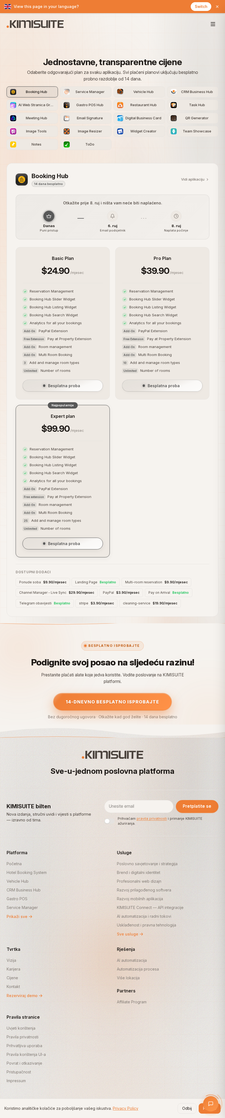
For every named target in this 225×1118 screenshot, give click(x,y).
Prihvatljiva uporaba (24, 1045)
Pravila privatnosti (22, 1037)
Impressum (16, 1080)
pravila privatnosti (152, 818)
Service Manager (22, 907)
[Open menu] (212, 24)
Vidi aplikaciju (192, 179)
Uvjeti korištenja (21, 1028)
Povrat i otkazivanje (24, 1063)
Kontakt (13, 986)
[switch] (109, 821)
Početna (14, 863)
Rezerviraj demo (22, 995)
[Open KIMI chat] (210, 1103)
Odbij (187, 1108)
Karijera (13, 969)
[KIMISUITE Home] (35, 24)
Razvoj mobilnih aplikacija (140, 898)
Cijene (12, 977)
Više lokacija (128, 977)
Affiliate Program (132, 1002)
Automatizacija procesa (138, 969)
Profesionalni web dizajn (139, 881)
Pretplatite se (197, 806)
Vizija (11, 960)
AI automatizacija (132, 960)
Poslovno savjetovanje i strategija (147, 863)
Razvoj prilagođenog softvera (144, 890)
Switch (201, 6)
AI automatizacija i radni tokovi (144, 916)
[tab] (32, 91)
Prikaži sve (17, 916)
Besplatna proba (64, 385)
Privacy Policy (125, 1108)
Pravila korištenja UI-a (26, 1054)
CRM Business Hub (24, 890)
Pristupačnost (19, 1072)
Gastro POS (17, 898)
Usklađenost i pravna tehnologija (146, 925)
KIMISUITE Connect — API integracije (150, 907)
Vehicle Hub (18, 881)
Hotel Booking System (27, 872)
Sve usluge (127, 934)
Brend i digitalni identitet (138, 872)
